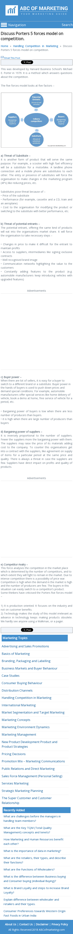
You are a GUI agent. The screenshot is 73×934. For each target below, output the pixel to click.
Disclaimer (42, 924)
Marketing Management (19, 734)
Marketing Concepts (16, 720)
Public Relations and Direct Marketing (28, 769)
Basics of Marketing (16, 654)
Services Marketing (15, 783)
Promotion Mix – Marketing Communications (33, 761)
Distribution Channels (17, 690)
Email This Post (12, 57)
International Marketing (19, 705)
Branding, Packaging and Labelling (26, 661)
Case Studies (10, 676)
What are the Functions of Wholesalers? (29, 869)
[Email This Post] (2, 57)
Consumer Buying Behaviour (22, 683)
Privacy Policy (59, 924)
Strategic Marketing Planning (22, 791)
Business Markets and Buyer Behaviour (29, 668)
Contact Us (26, 924)
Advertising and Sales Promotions (25, 646)
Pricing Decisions (14, 754)
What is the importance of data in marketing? (32, 851)
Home (4, 46)
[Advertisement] (36, 331)
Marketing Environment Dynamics (26, 727)
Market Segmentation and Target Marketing (33, 712)
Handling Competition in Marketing (35, 46)
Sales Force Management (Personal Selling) (32, 776)
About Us (10, 924)
